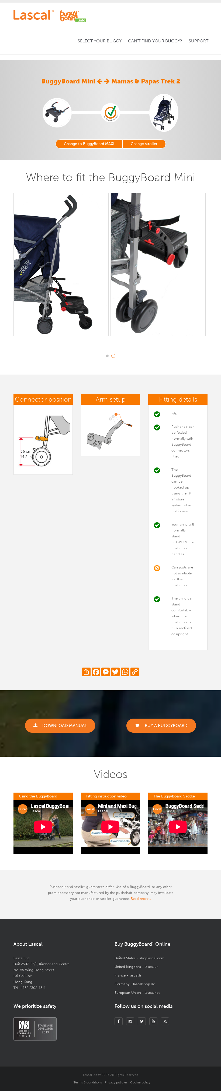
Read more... (141, 899)
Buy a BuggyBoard (166, 725)
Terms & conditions (88, 1082)
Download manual (64, 725)
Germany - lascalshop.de (135, 984)
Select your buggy (100, 40)
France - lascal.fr (128, 975)
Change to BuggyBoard (89, 144)
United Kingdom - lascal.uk (136, 967)
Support (198, 40)
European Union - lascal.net (137, 993)
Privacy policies (116, 1082)
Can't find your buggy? (155, 40)
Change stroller (144, 144)
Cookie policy (140, 1082)
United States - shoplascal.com (139, 958)
